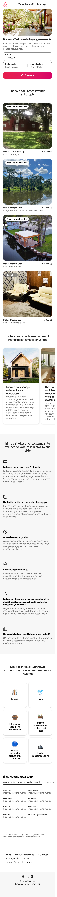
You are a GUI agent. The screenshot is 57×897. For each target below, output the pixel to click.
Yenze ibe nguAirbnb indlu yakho (34, 4)
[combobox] (27, 57)
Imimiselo (36, 884)
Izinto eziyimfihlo (22, 884)
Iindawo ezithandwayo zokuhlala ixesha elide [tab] (22, 782)
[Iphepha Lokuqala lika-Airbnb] (5, 4)
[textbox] (15, 67)
